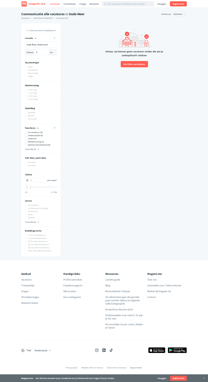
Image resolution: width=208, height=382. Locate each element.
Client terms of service (116, 367)
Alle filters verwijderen (134, 64)
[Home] (33, 4)
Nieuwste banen (29, 302)
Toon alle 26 (30, 149)
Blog (107, 285)
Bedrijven (94, 3)
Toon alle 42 (30, 222)
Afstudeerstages (30, 297)
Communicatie (62, 18)
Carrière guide (112, 279)
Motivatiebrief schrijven (117, 291)
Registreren (178, 3)
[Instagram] (96, 350)
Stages (82, 3)
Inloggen (161, 3)
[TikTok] (111, 350)
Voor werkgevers (72, 297)
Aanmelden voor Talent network (164, 285)
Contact (151, 297)
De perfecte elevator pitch (119, 309)
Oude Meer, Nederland (42, 18)
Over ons (152, 279)
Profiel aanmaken (72, 279)
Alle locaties (69, 291)
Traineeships (69, 3)
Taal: (28, 350)
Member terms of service (92, 367)
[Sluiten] (204, 378)
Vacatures (55, 3)
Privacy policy (72, 367)
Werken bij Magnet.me (159, 291)
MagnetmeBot (136, 367)
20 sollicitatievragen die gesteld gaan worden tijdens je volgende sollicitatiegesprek (122, 300)
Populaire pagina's (73, 285)
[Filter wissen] (54, 38)
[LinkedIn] (104, 350)
